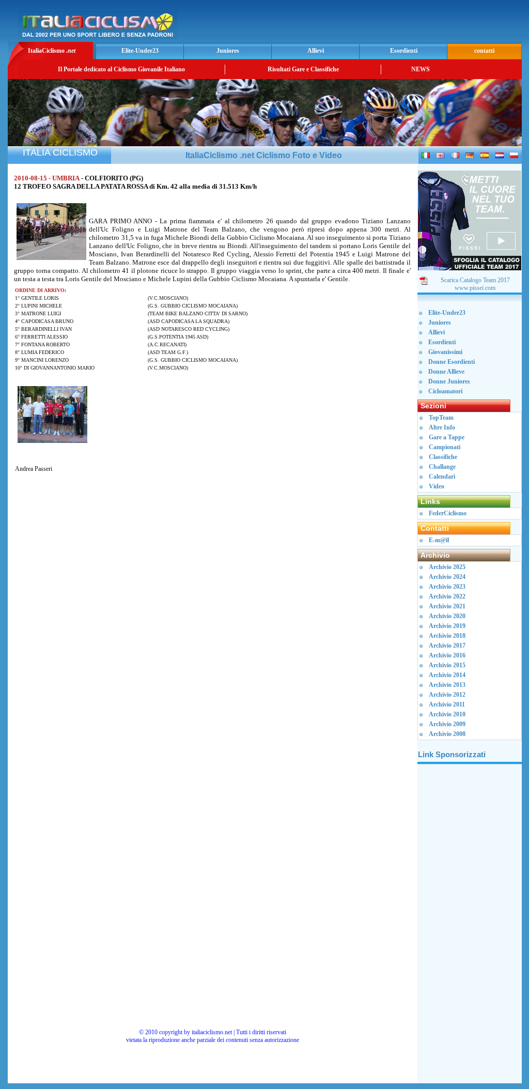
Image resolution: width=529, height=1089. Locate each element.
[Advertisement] (398, 23)
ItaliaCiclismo (51, 50)
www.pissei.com (475, 288)
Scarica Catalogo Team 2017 (475, 280)
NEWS (420, 69)
